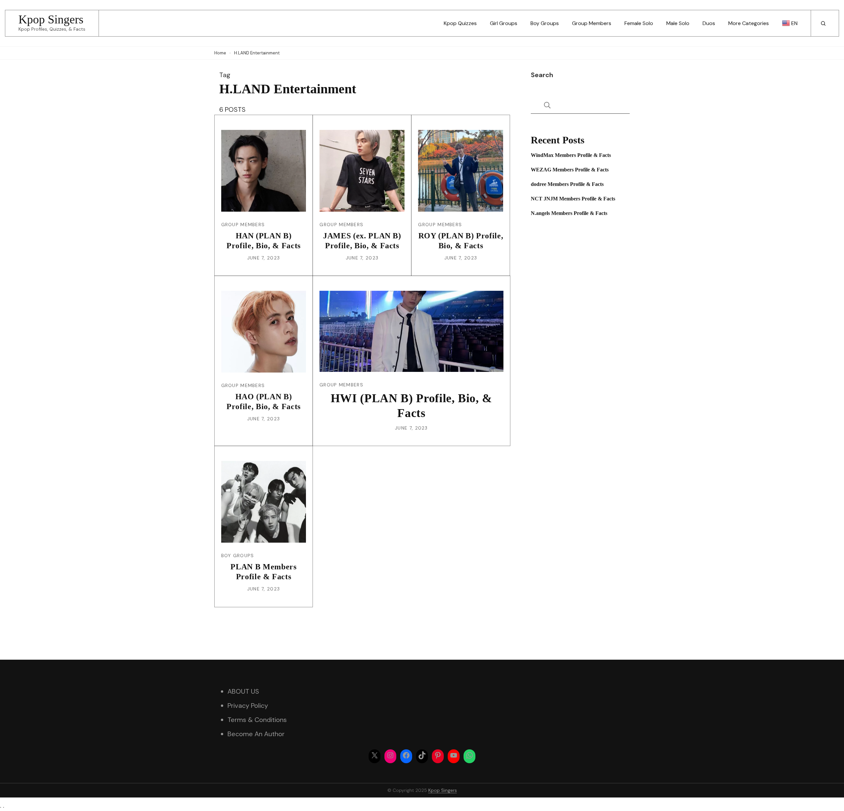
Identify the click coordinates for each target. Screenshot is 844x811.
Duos (709, 23)
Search (542, 75)
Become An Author (256, 734)
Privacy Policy (247, 705)
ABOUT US (243, 691)
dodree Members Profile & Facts (567, 184)
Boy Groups (544, 23)
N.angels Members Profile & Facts (569, 213)
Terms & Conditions (257, 719)
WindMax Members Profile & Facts (571, 155)
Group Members (591, 23)
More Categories (748, 23)
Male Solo (677, 23)
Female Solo (638, 23)
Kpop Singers (50, 19)
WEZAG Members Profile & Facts (570, 169)
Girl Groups (503, 23)
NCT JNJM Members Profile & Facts (573, 198)
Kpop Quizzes (460, 23)
